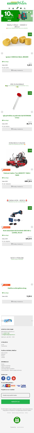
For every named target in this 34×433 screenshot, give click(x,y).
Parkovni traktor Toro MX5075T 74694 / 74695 (17, 174)
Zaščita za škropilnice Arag (17, 288)
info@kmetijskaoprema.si (8, 334)
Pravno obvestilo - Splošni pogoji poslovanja (11, 370)
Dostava (3, 354)
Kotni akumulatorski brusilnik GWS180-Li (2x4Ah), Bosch (17, 232)
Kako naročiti (4, 352)
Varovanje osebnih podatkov (7, 368)
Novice (2, 364)
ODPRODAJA (6, 170)
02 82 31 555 (6, 333)
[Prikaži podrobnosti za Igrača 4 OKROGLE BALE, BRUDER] (17, 41)
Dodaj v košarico (18, 70)
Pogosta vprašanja (5, 365)
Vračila (3, 357)
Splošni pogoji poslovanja (18, 412)
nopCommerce (20, 427)
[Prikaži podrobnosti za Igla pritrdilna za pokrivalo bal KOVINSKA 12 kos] (17, 101)
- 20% (30, 150)
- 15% (29, 34)
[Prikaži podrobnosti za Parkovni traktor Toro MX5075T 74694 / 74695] (17, 160)
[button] (2, 53)
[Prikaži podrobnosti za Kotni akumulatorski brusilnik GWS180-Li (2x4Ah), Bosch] (17, 217)
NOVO (6, 285)
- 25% (30, 208)
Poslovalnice (4, 346)
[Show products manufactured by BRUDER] (8, 320)
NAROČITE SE (15, 401)
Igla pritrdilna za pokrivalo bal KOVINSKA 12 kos (17, 117)
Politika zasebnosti (5, 367)
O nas (2, 344)
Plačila (3, 356)
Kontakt (9, 412)
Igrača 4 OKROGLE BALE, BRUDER (17, 57)
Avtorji (26, 412)
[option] (17, 53)
